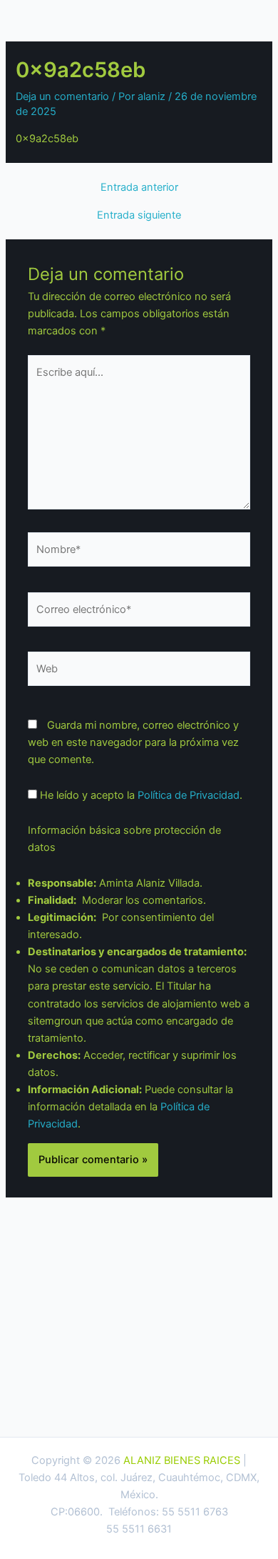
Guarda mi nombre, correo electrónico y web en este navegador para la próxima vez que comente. (133, 742)
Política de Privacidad (189, 795)
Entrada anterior (139, 187)
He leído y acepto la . (139, 795)
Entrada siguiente (139, 215)
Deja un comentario (62, 96)
